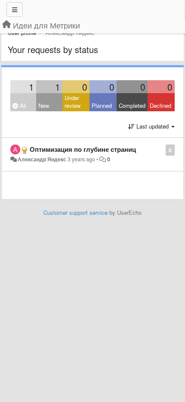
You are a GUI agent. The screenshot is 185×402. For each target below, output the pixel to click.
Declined (160, 105)
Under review (72, 102)
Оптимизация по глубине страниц (83, 149)
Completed (132, 105)
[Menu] (14, 9)
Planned (102, 105)
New (43, 105)
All (22, 105)
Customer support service (75, 212)
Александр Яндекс (42, 159)
